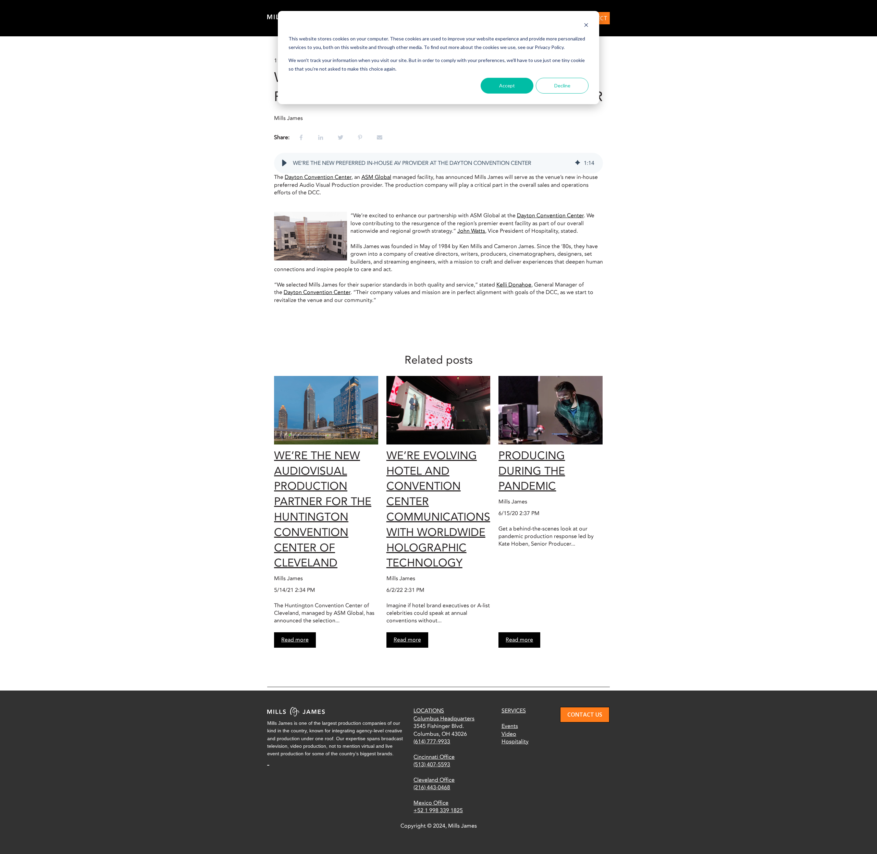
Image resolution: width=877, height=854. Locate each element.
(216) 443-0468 (431, 787)
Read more (295, 640)
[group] (438, 163)
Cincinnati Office (434, 757)
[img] (577, 163)
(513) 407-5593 (431, 764)
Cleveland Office (434, 780)
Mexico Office (430, 803)
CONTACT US (584, 714)
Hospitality (515, 741)
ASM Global (376, 177)
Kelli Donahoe (513, 285)
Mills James (288, 118)
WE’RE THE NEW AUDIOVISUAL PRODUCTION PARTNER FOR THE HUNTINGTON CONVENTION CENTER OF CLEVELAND (322, 509)
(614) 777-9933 (431, 741)
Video (509, 734)
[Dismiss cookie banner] (586, 26)
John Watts (471, 231)
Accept (507, 85)
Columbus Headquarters (443, 718)
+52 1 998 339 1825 (438, 810)
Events (510, 726)
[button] (284, 163)
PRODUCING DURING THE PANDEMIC (531, 471)
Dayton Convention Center (318, 177)
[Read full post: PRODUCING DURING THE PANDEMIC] (550, 410)
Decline (562, 85)
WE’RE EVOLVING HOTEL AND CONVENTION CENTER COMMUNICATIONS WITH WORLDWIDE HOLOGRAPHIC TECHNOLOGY (438, 509)
